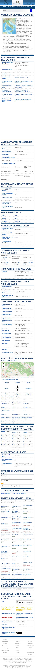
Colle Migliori (15, 534)
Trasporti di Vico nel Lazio (16, 269)
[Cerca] (31, 10)
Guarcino (18, 35)
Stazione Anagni (27, 562)
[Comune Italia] (17, 4)
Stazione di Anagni (17, 528)
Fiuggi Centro (27, 517)
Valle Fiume (15, 506)
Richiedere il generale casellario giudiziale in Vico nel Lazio (23, 100)
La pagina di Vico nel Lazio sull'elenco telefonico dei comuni (16, 596)
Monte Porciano (5, 534)
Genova (25, 436)
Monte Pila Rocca (17, 545)
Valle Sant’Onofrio (28, 534)
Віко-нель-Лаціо (16, 263)
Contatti (25, 665)
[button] (3, 364)
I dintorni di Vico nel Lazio (16, 498)
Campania (5, 645)
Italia (16, 215)
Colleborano (4, 529)
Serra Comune (5, 539)
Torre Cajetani (16, 403)
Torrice (3, 422)
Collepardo (25, 35)
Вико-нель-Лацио (5, 263)
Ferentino (25, 407)
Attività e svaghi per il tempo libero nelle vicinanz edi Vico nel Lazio (17, 583)
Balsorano (26, 422)
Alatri (4, 38)
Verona (14, 442)
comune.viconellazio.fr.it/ (21, 77)
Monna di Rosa (27, 545)
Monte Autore (27, 574)
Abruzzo (5, 639)
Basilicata (5, 641)
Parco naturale (5, 246)
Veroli (13, 407)
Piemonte (17, 650)
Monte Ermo (15, 569)
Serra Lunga (4, 563)
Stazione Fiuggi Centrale (16, 523)
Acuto (2, 414)
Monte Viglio (4, 517)
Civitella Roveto (27, 417)
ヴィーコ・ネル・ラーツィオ (6, 257)
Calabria (5, 643)
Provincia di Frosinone (16, 6)
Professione (4, 476)
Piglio (13, 422)
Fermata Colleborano (26, 529)
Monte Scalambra (17, 557)
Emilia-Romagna (5, 648)
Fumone (25, 403)
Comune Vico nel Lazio (27, 6)
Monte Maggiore (27, 505)
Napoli (25, 432)
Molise (17, 647)
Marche (17, 645)
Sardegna (30, 639)
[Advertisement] (17, 121)
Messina (3, 445)
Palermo (14, 436)
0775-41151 (18, 69)
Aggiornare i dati (7, 51)
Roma (3, 431)
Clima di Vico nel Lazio (13, 452)
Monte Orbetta (27, 551)
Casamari (15, 552)
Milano (14, 432)
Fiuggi (2, 407)
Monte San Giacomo (15, 511)
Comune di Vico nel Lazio (15, 226)
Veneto (30, 654)
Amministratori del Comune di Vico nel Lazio (16, 143)
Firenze (14, 439)
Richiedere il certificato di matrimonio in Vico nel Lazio (22, 90)
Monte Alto (26, 569)
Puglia (17, 652)
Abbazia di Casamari (4, 552)
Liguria (17, 641)
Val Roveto (4, 546)
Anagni (25, 414)
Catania (3, 442)
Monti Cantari (27, 512)
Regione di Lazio (6, 6)
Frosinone (17, 221)
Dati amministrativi (11, 212)
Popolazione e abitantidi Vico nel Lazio (15, 283)
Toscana (30, 643)
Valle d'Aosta (30, 652)
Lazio (16, 218)
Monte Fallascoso (28, 557)
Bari (24, 439)
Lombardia (18, 643)
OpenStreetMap (24, 377)
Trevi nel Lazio (5, 410)
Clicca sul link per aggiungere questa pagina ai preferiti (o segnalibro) (24, 609)
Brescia (25, 445)
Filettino (14, 411)
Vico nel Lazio (20, 18)
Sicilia (30, 641)
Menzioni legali (7, 665)
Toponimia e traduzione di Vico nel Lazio (15, 251)
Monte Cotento (27, 539)
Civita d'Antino (5, 417)
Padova (14, 445)
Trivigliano (4, 403)
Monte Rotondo (5, 511)
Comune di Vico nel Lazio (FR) (17, 15)
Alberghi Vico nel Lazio (14, 491)
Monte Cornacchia (17, 574)
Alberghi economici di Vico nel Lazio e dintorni (13, 493)
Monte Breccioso (5, 574)
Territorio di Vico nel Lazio (16, 301)
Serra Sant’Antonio (17, 539)
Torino (2, 436)
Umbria (30, 650)
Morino (4, 36)
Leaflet (13, 377)
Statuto (16, 238)
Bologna (3, 439)
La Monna (4, 506)
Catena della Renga (4, 557)
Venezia (25, 442)
